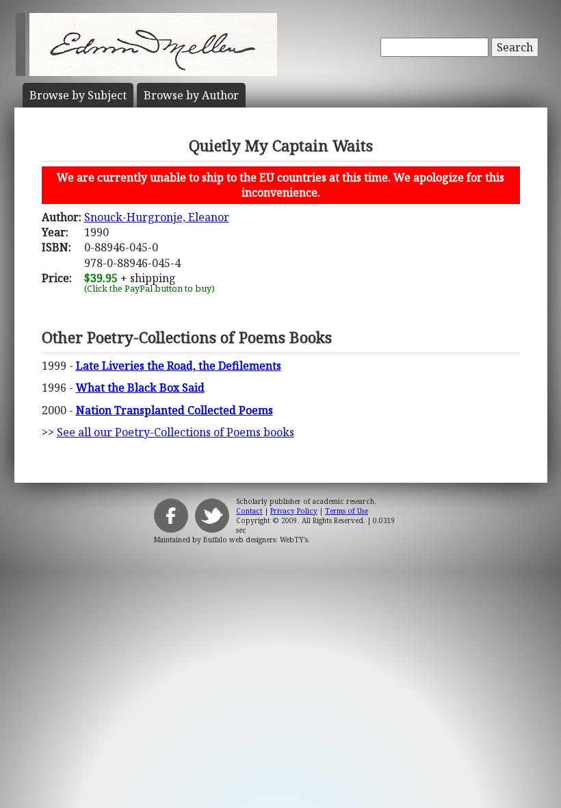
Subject (78, 95)
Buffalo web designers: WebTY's (255, 539)
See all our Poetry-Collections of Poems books (175, 432)
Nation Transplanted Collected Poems (174, 410)
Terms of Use (346, 511)
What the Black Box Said (140, 387)
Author (191, 95)
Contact (249, 511)
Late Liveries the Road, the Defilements (178, 365)
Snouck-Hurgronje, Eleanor (156, 217)
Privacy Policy (293, 511)
